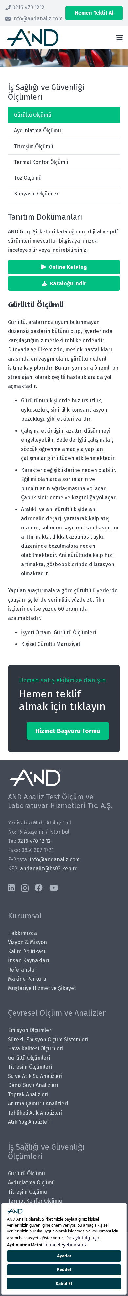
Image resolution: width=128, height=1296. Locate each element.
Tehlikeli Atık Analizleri (35, 1113)
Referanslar (22, 970)
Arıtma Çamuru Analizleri (38, 1104)
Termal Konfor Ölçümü (41, 162)
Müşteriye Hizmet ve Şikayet (42, 988)
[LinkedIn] (11, 888)
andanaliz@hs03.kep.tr (48, 868)
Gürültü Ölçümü (32, 115)
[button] (119, 37)
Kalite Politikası (26, 951)
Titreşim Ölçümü (33, 146)
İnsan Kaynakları (28, 960)
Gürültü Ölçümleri (29, 1058)
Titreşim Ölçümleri (30, 1067)
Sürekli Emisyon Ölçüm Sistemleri (48, 1039)
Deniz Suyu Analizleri (33, 1085)
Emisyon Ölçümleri (30, 1030)
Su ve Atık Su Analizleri (35, 1076)
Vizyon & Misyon (27, 942)
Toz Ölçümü (28, 178)
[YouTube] (53, 888)
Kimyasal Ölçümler (36, 194)
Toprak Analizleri (28, 1094)
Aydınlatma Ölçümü (37, 130)
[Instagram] (25, 888)
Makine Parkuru (27, 979)
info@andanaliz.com (55, 859)
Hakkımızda (22, 933)
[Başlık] (32, 37)
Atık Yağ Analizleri (29, 1122)
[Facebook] (39, 888)
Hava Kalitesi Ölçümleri (35, 1049)
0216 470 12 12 (34, 841)
